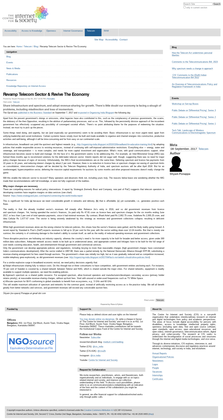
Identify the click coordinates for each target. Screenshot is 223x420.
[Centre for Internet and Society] (26, 14)
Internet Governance (73, 31)
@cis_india (98, 346)
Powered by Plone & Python (112, 304)
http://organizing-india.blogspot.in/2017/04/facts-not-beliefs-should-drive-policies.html (109, 257)
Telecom (91, 31)
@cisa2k (101, 351)
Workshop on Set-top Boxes (185, 104)
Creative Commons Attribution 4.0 (99, 410)
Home (19, 46)
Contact (123, 39)
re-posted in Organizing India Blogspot (96, 112)
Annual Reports (159, 353)
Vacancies (157, 371)
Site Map (99, 39)
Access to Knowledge (32, 31)
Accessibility (11, 31)
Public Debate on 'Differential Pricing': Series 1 (194, 123)
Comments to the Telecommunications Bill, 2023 (195, 62)
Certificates (157, 379)
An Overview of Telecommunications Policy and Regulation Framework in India (194, 85)
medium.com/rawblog (113, 342)
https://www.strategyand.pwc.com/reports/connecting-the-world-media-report (47, 195)
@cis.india (95, 355)
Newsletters (157, 361)
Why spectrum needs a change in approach (192, 68)
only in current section (196, 7)
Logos (155, 364)
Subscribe (95, 337)
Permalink (51, 99)
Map (151, 414)
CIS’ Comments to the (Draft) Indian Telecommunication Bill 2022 (189, 76)
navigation (11, 52)
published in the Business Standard (35, 112)
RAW (106, 31)
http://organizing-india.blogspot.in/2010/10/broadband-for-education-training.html (114, 144)
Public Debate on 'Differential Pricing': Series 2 (194, 117)
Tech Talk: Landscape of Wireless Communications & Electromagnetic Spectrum (194, 131)
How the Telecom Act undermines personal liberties (192, 54)
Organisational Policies (163, 357)
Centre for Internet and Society (103, 360)
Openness (51, 31)
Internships (157, 375)
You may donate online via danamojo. (97, 319)
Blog (36, 46)
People (155, 368)
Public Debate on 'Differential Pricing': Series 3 (194, 110)
